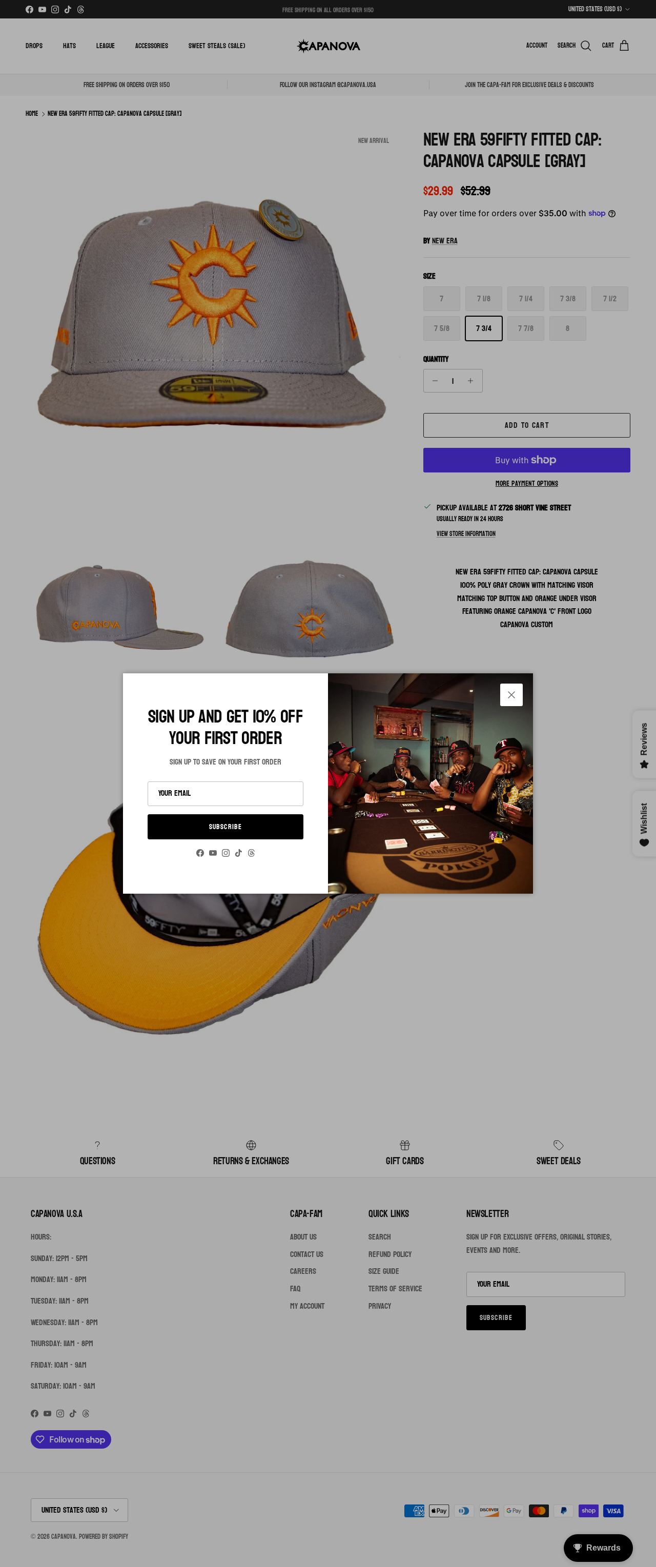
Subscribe (225, 826)
